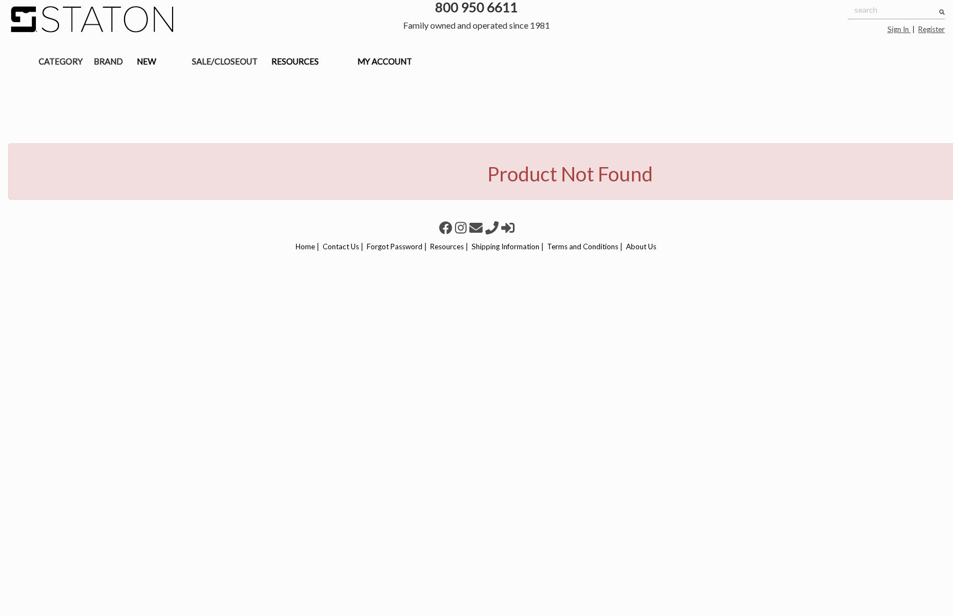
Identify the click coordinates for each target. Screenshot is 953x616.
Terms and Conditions (582, 246)
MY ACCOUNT (384, 61)
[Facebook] (447, 227)
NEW (146, 61)
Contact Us (341, 246)
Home (305, 246)
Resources (447, 246)
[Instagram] (462, 227)
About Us (641, 246)
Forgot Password (394, 246)
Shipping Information (505, 246)
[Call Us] (493, 227)
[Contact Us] (477, 227)
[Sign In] (508, 227)
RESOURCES (295, 61)
